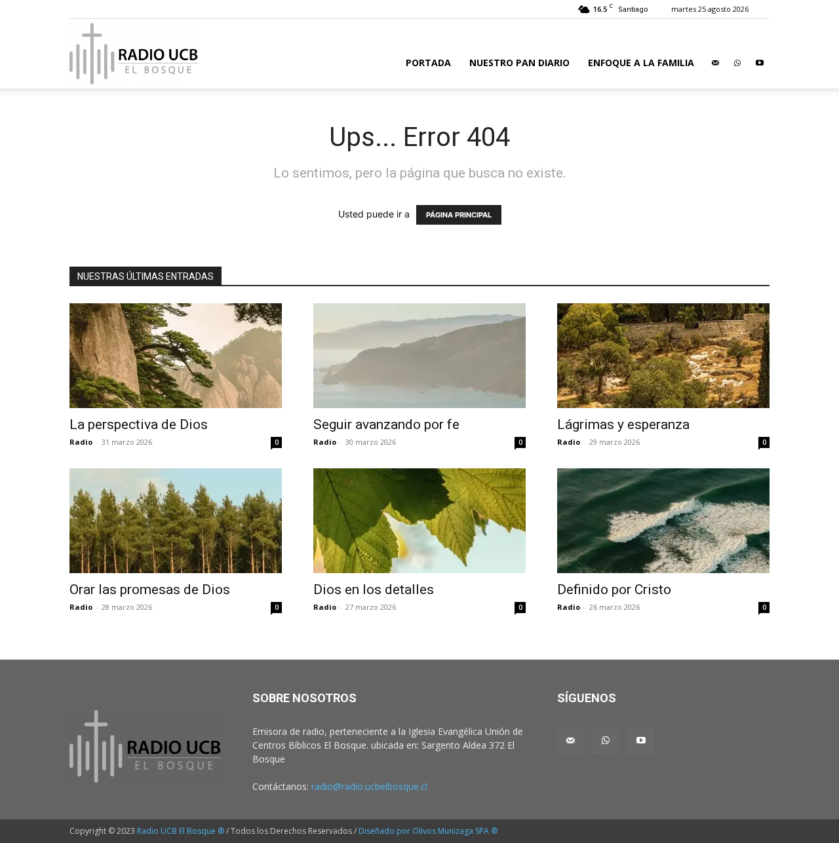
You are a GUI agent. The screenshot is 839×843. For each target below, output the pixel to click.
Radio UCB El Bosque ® (180, 830)
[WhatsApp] (737, 62)
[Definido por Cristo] (663, 520)
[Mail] (715, 62)
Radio (80, 442)
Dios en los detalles (373, 589)
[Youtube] (760, 62)
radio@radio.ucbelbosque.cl (369, 786)
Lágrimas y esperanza (623, 424)
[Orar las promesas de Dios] (175, 520)
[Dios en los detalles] (419, 520)
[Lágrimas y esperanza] (663, 355)
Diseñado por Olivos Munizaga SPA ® (428, 830)
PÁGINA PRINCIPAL (459, 214)
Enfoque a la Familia (641, 62)
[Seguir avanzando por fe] (419, 355)
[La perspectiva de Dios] (175, 355)
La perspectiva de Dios (138, 424)
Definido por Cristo (614, 589)
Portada (428, 62)
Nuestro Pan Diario (519, 62)
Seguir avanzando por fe (386, 424)
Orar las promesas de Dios (149, 589)
